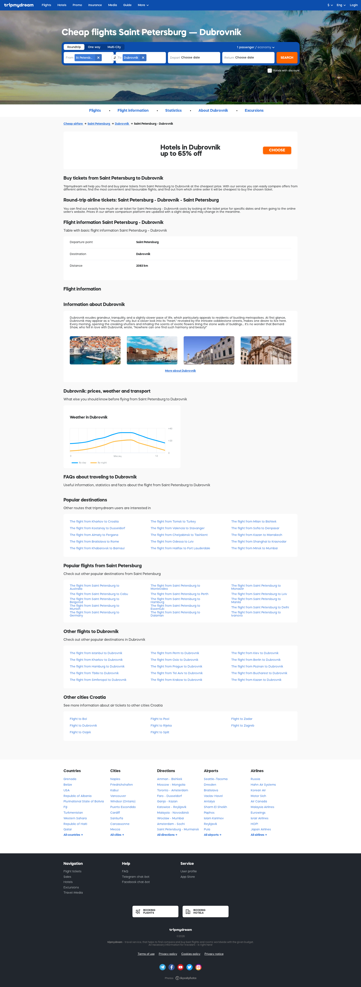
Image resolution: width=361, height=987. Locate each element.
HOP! (254, 823)
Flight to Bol (78, 718)
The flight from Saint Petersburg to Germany (94, 614)
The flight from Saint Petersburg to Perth (179, 593)
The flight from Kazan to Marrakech (256, 534)
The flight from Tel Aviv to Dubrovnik (177, 673)
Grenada (70, 779)
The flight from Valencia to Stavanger (178, 528)
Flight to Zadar (241, 718)
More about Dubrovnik (180, 370)
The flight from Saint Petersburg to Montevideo (175, 587)
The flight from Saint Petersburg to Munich (94, 607)
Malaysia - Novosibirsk (173, 812)
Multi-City (114, 47)
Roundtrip (74, 47)
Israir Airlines (259, 818)
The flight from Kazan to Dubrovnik (256, 679)
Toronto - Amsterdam (172, 790)
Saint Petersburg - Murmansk (178, 829)
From (70, 57)
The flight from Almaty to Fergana (94, 534)
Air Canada (259, 801)
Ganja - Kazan (167, 801)
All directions (166, 834)
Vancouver (118, 795)
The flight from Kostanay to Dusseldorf (97, 528)
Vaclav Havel (213, 795)
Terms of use (146, 954)
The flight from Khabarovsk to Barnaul (97, 548)
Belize (68, 784)
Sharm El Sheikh (215, 807)
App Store (187, 876)
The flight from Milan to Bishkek (253, 521)
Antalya (209, 801)
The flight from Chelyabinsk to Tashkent (179, 534)
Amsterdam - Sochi (171, 823)
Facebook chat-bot (136, 881)
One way (94, 47)
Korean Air (258, 790)
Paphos (209, 812)
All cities (116, 834)
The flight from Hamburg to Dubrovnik (97, 666)
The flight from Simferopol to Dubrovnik (98, 679)
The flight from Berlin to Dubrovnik (256, 659)
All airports (211, 834)
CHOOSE (277, 150)
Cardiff (115, 812)
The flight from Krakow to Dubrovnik (176, 679)
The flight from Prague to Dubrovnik (176, 666)
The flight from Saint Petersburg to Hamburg (175, 601)
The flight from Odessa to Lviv (172, 541)
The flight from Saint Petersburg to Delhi (260, 607)
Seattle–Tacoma (216, 779)
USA (67, 790)
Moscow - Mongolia (171, 784)
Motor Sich (258, 795)
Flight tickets (72, 871)
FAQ (125, 871)
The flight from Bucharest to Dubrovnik (259, 673)
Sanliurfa (116, 818)
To (120, 57)
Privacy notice (214, 954)
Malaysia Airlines (262, 807)
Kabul (114, 790)
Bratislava (211, 790)
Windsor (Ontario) (122, 801)
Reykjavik (210, 823)
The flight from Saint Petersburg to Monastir (256, 587)
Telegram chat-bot (135, 876)
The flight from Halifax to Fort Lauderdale (180, 548)
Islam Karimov (214, 818)
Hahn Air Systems (263, 784)
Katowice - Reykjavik (171, 807)
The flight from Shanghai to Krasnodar (258, 541)
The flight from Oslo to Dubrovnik (174, 659)
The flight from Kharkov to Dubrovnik (96, 659)
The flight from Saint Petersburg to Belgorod (94, 601)
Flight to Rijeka (161, 725)
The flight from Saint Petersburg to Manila (256, 601)
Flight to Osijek (80, 732)
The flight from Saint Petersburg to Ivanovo (256, 614)
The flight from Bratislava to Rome (94, 541)
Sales (67, 876)
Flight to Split (160, 732)
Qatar (68, 829)
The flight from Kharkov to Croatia (94, 521)
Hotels (68, 881)
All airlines (258, 834)
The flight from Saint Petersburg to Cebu (99, 593)
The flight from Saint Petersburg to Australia (94, 587)
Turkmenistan (73, 812)
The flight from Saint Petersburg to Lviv (259, 593)
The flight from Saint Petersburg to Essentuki (175, 607)
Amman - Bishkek (169, 779)
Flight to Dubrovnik (83, 725)
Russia (255, 779)
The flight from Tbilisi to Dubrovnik (94, 673)
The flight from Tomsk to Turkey (173, 521)
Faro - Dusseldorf (169, 795)
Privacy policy (168, 954)
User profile (188, 871)
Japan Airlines (261, 829)
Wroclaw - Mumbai (170, 818)
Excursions (71, 887)
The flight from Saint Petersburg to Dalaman (175, 614)
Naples (115, 779)
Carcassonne (120, 823)
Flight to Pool (160, 718)
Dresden (210, 784)
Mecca (115, 829)
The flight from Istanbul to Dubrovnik (96, 653)
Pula (207, 829)
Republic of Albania (78, 795)
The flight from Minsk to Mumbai (254, 548)
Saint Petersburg (99, 123)
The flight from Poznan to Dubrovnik (257, 666)
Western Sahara (75, 818)
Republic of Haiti (75, 823)
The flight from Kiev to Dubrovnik (254, 653)
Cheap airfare (73, 123)
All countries (72, 834)
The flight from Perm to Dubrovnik (175, 653)
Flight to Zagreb (242, 725)
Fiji (65, 807)
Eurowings (258, 812)
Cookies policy (190, 954)
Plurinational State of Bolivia (84, 801)
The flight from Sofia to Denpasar (255, 528)
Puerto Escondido (123, 807)
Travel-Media (73, 892)
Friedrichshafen (121, 784)
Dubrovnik (122, 123)
